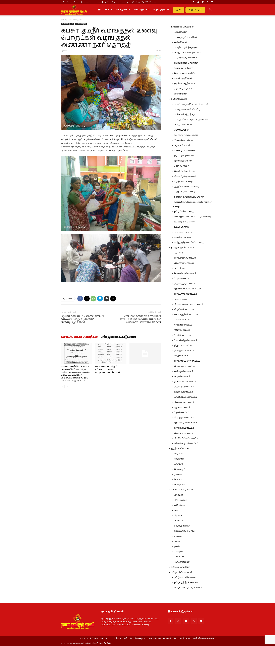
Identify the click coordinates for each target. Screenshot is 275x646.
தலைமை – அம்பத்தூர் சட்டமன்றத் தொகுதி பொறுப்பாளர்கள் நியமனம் (107, 369)
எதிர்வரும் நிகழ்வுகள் (187, 47)
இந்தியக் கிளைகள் (180, 448)
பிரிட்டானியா (180, 500)
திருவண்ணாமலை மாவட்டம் (188, 304)
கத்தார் (177, 541)
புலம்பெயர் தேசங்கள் (182, 489)
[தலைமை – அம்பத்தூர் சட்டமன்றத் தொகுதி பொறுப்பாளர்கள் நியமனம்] (110, 353)
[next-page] (67, 386)
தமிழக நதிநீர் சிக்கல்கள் (186, 582)
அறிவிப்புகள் (180, 42)
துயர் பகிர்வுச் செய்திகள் (186, 63)
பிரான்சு (178, 515)
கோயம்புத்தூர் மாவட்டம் (185, 340)
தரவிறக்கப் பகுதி (120, 638)
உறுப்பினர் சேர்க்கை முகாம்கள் (192, 119)
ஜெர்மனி (178, 495)
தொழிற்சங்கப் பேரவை (186, 171)
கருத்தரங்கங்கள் (182, 145)
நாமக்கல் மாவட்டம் (183, 325)
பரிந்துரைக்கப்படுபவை (118, 337)
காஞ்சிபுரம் (179, 268)
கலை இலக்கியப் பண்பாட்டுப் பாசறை (192, 216)
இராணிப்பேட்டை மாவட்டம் (187, 288)
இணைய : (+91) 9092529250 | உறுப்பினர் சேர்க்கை (99, 2)
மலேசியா (179, 556)
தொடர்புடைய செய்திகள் (79, 337)
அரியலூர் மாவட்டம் (183, 371)
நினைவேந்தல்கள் (183, 140)
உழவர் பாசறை (181, 227)
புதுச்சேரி (178, 252)
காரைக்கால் (180, 484)
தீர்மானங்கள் (180, 93)
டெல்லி (178, 479)
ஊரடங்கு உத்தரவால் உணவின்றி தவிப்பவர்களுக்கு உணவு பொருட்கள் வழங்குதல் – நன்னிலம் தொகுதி (140, 319)
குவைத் (178, 536)
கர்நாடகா (178, 453)
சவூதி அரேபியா (182, 525)
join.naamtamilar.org (140, 624)
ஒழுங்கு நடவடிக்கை (187, 57)
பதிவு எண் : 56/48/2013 (69, 2)
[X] (207, 2)
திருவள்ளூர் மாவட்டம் (185, 258)
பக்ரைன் (178, 551)
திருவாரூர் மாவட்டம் (184, 386)
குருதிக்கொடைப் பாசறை (187, 186)
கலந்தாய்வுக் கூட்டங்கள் (186, 135)
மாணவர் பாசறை (183, 232)
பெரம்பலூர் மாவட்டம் (184, 366)
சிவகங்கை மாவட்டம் (184, 402)
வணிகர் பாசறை (182, 237)
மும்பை (178, 474)
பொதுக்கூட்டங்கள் (183, 124)
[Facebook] (193, 2)
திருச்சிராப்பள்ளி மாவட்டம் (187, 361)
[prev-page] (63, 386)
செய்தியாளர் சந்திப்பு (185, 73)
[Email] (113, 298)
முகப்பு (64, 19)
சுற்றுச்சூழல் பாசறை (184, 191)
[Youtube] (212, 2)
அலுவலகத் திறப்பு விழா (189, 109)
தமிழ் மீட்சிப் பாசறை (184, 211)
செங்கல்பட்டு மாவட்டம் (185, 273)
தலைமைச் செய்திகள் (182, 26)
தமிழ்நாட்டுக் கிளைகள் (182, 247)
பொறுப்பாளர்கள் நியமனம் (187, 52)
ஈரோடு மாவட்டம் (182, 330)
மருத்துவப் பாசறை (183, 181)
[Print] (106, 298)
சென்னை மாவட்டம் (184, 263)
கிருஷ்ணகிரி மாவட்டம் (185, 294)
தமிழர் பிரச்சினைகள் (181, 572)
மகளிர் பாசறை (181, 166)
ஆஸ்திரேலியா (181, 562)
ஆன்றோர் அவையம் (184, 155)
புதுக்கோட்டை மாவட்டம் (185, 397)
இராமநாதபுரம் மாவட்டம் (185, 422)
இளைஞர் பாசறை (183, 160)
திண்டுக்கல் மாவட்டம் (184, 350)
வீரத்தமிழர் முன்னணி (185, 176)
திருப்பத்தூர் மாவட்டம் (184, 283)
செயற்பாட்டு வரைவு (182, 638)
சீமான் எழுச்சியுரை (183, 68)
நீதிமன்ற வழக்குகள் (184, 88)
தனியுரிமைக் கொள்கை (204, 638)
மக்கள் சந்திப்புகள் (183, 78)
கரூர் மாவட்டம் (181, 355)
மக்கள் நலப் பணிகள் (184, 150)
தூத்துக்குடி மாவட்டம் (184, 428)
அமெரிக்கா (179, 505)
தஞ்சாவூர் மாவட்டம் (183, 391)
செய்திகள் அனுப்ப (138, 638)
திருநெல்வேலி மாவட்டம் (186, 438)
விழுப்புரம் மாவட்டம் (184, 309)
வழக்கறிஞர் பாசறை (184, 221)
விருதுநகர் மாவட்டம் (184, 417)
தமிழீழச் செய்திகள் (180, 567)
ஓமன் (177, 546)
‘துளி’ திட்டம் (105, 638)
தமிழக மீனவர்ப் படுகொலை (188, 587)
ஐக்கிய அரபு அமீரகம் (184, 531)
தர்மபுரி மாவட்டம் (182, 299)
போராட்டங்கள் (181, 130)
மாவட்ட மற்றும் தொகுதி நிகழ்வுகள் (191, 104)
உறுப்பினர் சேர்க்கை (89, 638)
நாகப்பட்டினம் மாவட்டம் (185, 381)
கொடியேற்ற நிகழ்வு (187, 114)
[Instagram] (198, 2)
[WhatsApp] (93, 298)
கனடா (177, 510)
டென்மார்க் (179, 520)
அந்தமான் (179, 458)
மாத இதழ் (167, 638)
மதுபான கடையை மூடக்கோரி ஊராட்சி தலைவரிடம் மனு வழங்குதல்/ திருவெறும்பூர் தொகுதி (82, 319)
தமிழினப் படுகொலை (185, 577)
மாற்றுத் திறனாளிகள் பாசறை (189, 242)
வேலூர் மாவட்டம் (182, 278)
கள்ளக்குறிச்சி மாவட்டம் (186, 314)
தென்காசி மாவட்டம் (183, 433)
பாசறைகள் (140, 9)
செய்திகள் (122, 9)
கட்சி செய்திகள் (67, 24)
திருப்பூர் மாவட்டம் (183, 345)
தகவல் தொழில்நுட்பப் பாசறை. (189, 197)
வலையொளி (155, 638)
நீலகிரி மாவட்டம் (182, 335)
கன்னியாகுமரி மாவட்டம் (186, 443)
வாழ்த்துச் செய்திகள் (187, 37)
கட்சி (107, 9)
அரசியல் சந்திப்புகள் (184, 83)
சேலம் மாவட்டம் (182, 319)
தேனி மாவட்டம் (181, 412)
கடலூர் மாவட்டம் (182, 376)
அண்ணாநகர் (80, 24)
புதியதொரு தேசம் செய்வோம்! (144, 2)
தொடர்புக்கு (159, 9)
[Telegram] (203, 2)
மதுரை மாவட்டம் (182, 407)
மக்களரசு (125, 2)
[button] (210, 9)
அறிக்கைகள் (180, 32)
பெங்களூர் (179, 469)
